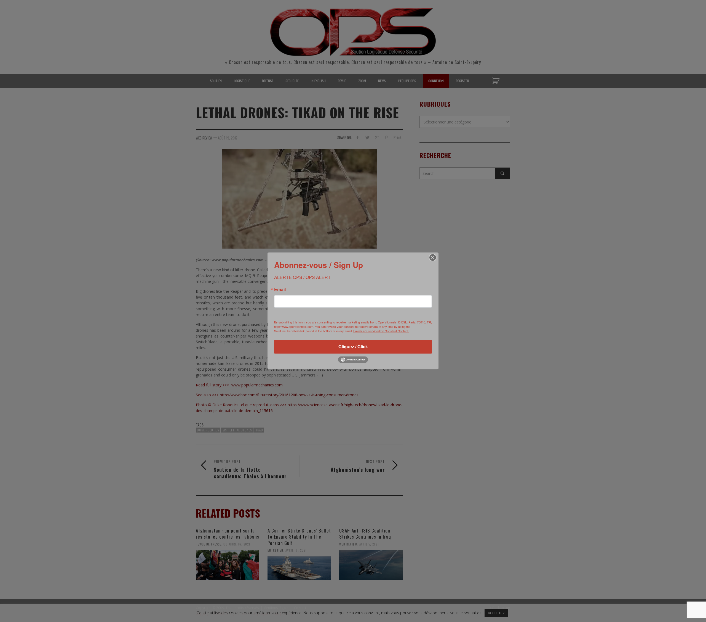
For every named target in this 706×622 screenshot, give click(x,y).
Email (280, 289)
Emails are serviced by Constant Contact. (381, 331)
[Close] (433, 257)
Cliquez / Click (353, 346)
